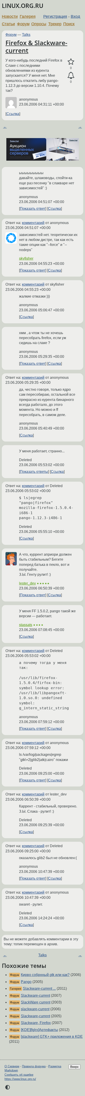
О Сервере (12, 1066)
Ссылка (12, 114)
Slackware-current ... (39, 988)
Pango (26, 982)
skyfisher (26, 258)
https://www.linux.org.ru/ (20, 1079)
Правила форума (34, 1066)
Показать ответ (32, 208)
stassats (25, 625)
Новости (10, 16)
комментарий (33, 223)
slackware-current (35, 1009)
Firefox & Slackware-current (36, 46)
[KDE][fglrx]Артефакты (39, 1030)
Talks (26, 35)
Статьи (8, 24)
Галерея (28, 16)
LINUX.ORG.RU (22, 6)
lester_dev (27, 583)
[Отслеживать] (71, 76)
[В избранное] (71, 62)
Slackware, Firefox (36, 1023)
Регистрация (55, 16)
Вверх (74, 1066)
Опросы (38, 24)
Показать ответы (34, 472)
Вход (75, 16)
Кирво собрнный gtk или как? (45, 975)
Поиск (69, 24)
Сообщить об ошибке (19, 1074)
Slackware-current (35, 995)
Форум (23, 24)
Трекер (54, 24)
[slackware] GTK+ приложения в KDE (52, 1036)
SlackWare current (35, 1002)
